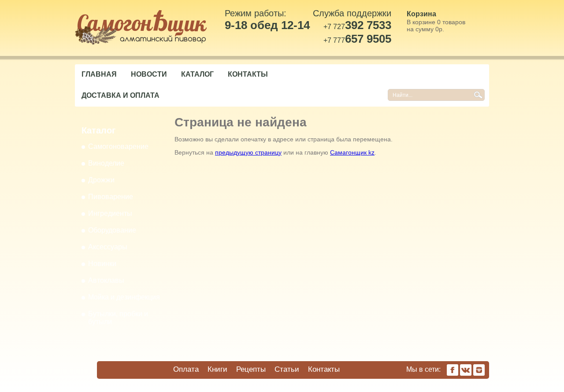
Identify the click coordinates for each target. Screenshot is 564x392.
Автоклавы (106, 280)
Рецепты (251, 369)
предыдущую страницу (248, 152)
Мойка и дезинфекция (124, 297)
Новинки (102, 263)
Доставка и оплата (121, 95)
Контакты (248, 74)
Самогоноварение (118, 146)
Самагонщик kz (352, 152)
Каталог (197, 74)
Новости (149, 74)
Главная (99, 74)
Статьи (287, 369)
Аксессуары (107, 247)
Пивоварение (110, 196)
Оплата (186, 369)
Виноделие (106, 163)
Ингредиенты (110, 213)
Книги (217, 369)
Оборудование (112, 230)
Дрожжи (101, 180)
